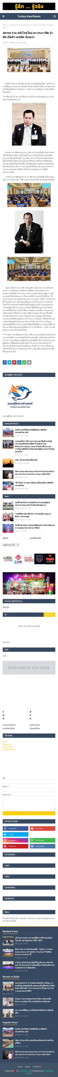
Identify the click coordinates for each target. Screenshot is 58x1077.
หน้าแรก (6, 25)
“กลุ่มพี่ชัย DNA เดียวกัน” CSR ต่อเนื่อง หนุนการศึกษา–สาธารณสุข (33, 515)
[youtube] (42, 828)
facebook (9, 725)
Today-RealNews (29, 16)
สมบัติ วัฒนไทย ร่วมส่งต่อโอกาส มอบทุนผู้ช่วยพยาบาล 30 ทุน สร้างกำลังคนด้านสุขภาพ (32, 503)
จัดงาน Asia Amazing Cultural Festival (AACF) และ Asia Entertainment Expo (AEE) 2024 (34, 472)
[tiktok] (42, 834)
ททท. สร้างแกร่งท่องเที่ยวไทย (26, 460)
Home (20, 1066)
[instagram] (15, 840)
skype (35, 728)
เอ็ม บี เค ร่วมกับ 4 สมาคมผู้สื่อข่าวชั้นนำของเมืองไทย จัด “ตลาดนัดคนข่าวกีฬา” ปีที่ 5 (33, 939)
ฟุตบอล (5, 538)
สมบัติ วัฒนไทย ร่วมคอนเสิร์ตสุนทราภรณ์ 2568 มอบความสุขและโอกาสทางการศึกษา (35, 526)
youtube (9, 728)
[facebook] (15, 828)
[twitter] (15, 834)
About (27, 1066)
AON (6, 42)
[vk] (42, 846)
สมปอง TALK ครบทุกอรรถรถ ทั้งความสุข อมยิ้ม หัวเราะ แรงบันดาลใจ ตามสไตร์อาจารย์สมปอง (33, 1000)
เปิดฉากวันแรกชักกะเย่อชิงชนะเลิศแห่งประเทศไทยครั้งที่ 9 (34, 1041)
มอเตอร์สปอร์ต (35, 538)
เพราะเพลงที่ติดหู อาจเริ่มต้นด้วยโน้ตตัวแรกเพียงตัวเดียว (34, 1011)
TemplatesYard (25, 1071)
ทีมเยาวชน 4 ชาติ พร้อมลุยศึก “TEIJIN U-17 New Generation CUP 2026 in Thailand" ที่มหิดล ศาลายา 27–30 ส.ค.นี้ (34, 952)
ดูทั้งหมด (49, 614)
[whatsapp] (42, 840)
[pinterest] (15, 846)
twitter (35, 725)
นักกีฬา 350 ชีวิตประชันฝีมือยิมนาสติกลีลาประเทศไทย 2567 (31, 431)
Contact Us (37, 1066)
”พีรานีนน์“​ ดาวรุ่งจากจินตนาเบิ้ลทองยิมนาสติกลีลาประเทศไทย (34, 484)
